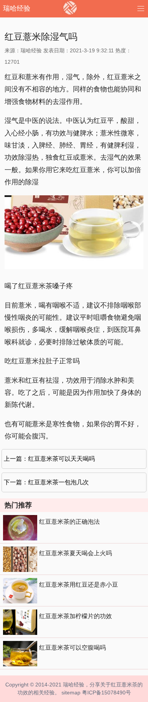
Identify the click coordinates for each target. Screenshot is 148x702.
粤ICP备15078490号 (106, 692)
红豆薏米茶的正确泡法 (69, 521)
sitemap (70, 692)
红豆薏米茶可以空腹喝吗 (72, 647)
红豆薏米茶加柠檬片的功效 (75, 616)
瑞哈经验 (16, 8)
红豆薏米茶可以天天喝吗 (61, 458)
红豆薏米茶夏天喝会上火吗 (75, 553)
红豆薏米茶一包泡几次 (58, 482)
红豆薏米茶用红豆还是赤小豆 (78, 584)
